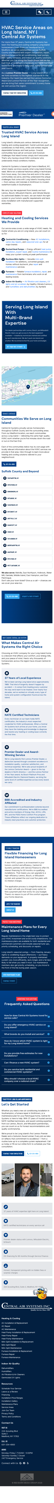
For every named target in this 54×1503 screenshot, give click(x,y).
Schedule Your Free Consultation (14, 93)
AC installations (42, 239)
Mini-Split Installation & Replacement (17, 1342)
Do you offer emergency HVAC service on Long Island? (25, 1025)
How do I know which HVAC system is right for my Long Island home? (25, 1042)
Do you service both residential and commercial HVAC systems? (22, 1070)
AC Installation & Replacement (15, 1323)
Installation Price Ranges (12, 1398)
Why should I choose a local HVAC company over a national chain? (21, 1079)
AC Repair (6, 1326)
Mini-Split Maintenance (11, 1348)
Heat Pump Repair (9, 1335)
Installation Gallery (10, 1401)
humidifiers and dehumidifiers (23, 287)
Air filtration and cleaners (35, 281)
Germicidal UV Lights (11, 1377)
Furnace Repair (8, 1354)
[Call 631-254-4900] (48, 12)
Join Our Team (8, 1410)
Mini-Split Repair (9, 1345)
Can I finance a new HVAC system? (21, 1062)
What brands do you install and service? (24, 1034)
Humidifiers (7, 1371)
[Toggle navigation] (6, 12)
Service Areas (8, 1407)
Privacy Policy (8, 1413)
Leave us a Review (10, 1391)
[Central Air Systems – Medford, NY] (27, 4)
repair (35, 264)
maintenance (11, 267)
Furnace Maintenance (11, 1357)
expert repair (21, 252)
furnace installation (32, 271)
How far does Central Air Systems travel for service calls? (26, 1016)
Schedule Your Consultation (12, 1153)
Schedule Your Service (11, 1388)
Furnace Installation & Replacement (17, 1351)
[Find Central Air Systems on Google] (20, 1463)
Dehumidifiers (8, 1368)
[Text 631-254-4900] (39, 12)
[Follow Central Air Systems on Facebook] (24, 1463)
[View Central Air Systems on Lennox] (24, 114)
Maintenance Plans (10, 1404)
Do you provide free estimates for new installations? (23, 1054)
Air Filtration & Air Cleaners (13, 1374)
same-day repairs (13, 242)
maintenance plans (10, 941)
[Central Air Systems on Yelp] (27, 1463)
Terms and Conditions (11, 1416)
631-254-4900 (37, 93)
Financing (6, 1395)
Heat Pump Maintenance (12, 1338)
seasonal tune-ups (34, 242)
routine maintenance (41, 252)
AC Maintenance (9, 1329)
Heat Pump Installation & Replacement (18, 1332)
